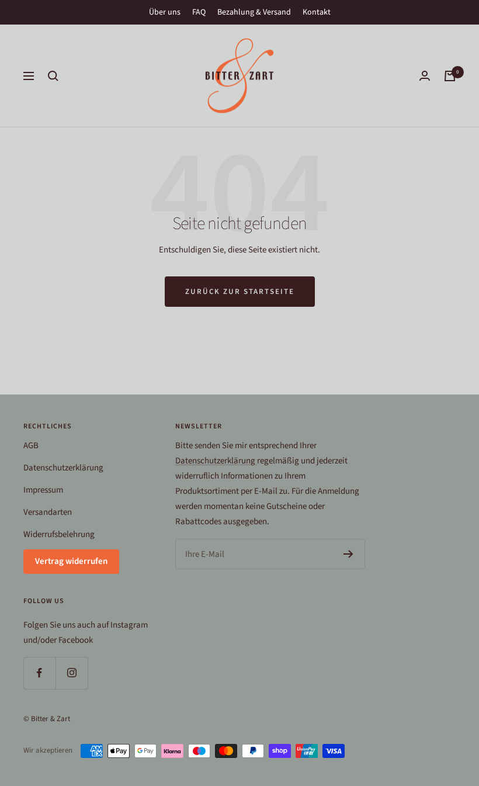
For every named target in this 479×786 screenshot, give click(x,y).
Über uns (165, 12)
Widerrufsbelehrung (59, 534)
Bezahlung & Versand (254, 12)
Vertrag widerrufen (71, 561)
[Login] (424, 76)
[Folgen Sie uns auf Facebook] (39, 673)
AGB (31, 445)
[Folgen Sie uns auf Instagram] (71, 673)
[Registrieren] (348, 554)
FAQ (199, 12)
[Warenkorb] (450, 76)
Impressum (43, 490)
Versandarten (47, 512)
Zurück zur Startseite (239, 291)
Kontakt (317, 12)
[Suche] (53, 76)
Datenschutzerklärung (63, 468)
